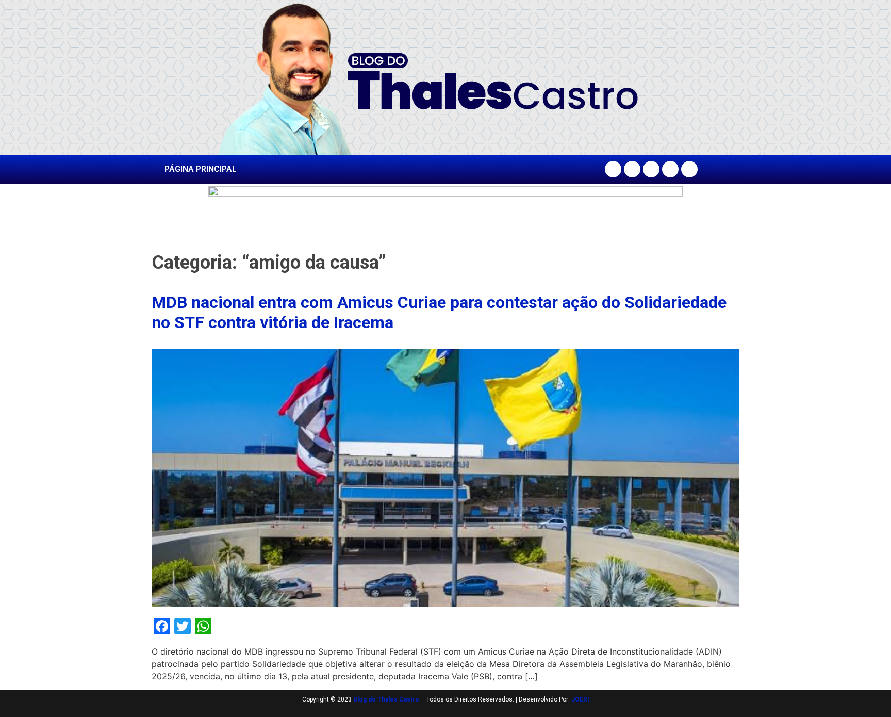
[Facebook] (613, 169)
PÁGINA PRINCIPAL (200, 169)
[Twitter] (651, 169)
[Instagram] (632, 169)
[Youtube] (670, 169)
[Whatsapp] (689, 169)
